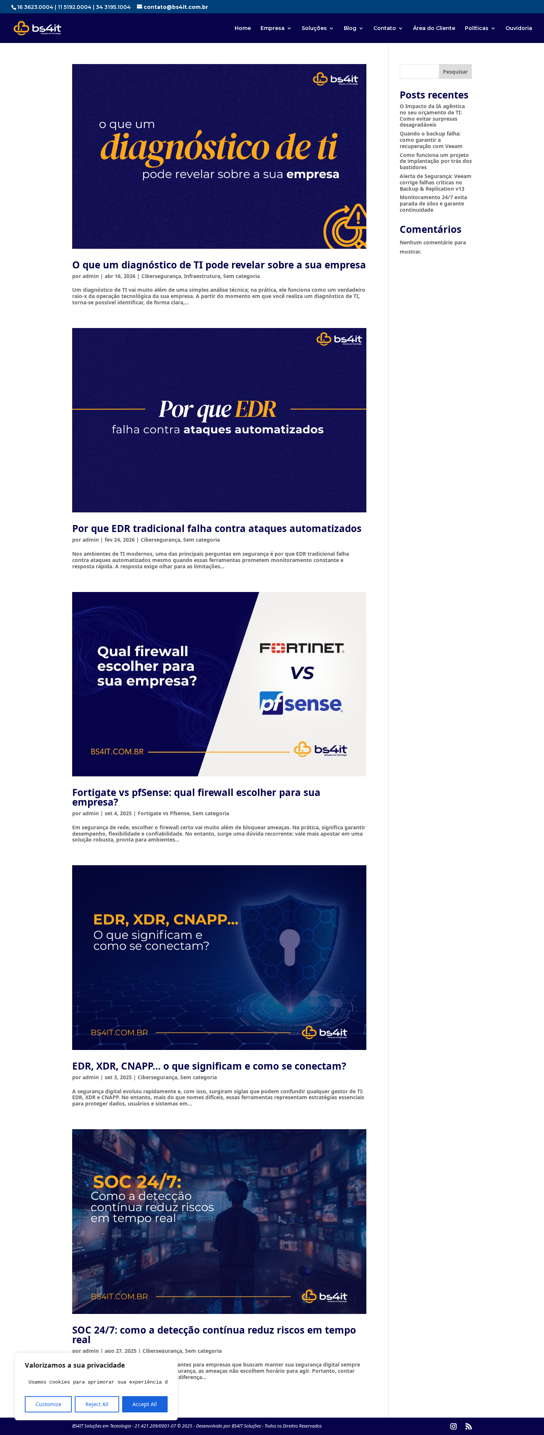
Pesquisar (455, 71)
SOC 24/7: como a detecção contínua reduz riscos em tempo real (214, 1334)
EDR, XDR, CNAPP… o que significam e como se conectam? (209, 1066)
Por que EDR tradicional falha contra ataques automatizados (217, 528)
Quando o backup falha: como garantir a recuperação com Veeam (431, 140)
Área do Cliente (434, 28)
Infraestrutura (202, 276)
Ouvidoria (519, 28)
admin (91, 276)
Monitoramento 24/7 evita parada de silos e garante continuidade (433, 203)
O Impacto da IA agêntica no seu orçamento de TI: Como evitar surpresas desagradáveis (432, 115)
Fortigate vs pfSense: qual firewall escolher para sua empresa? (196, 797)
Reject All (96, 1404)
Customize (48, 1404)
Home (243, 28)
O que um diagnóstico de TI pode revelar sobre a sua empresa (219, 264)
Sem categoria (241, 276)
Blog (350, 28)
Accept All (144, 1404)
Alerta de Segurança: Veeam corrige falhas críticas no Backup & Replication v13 (435, 182)
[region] (96, 1386)
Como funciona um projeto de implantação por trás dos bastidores (436, 161)
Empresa (273, 28)
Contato (384, 28)
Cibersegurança (161, 276)
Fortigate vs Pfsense (163, 813)
